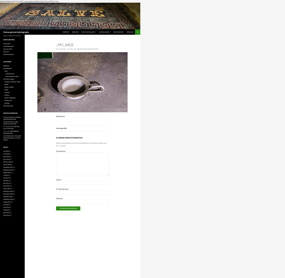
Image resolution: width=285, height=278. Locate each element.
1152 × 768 (72, 49)
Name (59, 180)
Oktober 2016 (7, 196)
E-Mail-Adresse (62, 189)
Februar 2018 (7, 162)
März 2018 (6, 159)
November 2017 (8, 167)
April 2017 (6, 183)
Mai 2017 (6, 180)
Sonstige (6, 103)
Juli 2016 (6, 204)
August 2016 (7, 202)
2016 (6, 71)
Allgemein (6, 66)
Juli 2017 (6, 175)
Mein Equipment (118, 32)
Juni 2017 (6, 178)
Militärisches (8, 100)
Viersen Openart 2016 (12, 76)
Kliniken (6, 95)
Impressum (129, 32)
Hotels (6, 90)
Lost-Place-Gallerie (88, 32)
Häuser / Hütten (9, 87)
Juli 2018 (6, 151)
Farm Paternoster (8, 46)
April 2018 (6, 156)
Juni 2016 (6, 207)
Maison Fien (6, 44)
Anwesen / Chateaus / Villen (12, 82)
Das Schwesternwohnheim (89, 49)
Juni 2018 (6, 154)
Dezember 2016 (8, 191)
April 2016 (6, 212)
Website (59, 198)
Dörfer (6, 84)
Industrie (7, 92)
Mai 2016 (6, 210)
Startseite (66, 32)
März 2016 (6, 215)
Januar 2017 (7, 188)
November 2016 (8, 194)
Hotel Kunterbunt (8, 54)
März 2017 (6, 186)
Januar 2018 (7, 164)
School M (6, 52)
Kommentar (61, 151)
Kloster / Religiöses (9, 98)
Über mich (75, 32)
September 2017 (8, 170)
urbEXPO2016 (10, 74)
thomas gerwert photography (16, 32)
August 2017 (7, 172)
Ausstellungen (104, 32)
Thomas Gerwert (8, 117)
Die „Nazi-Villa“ (7, 49)
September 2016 (8, 199)
